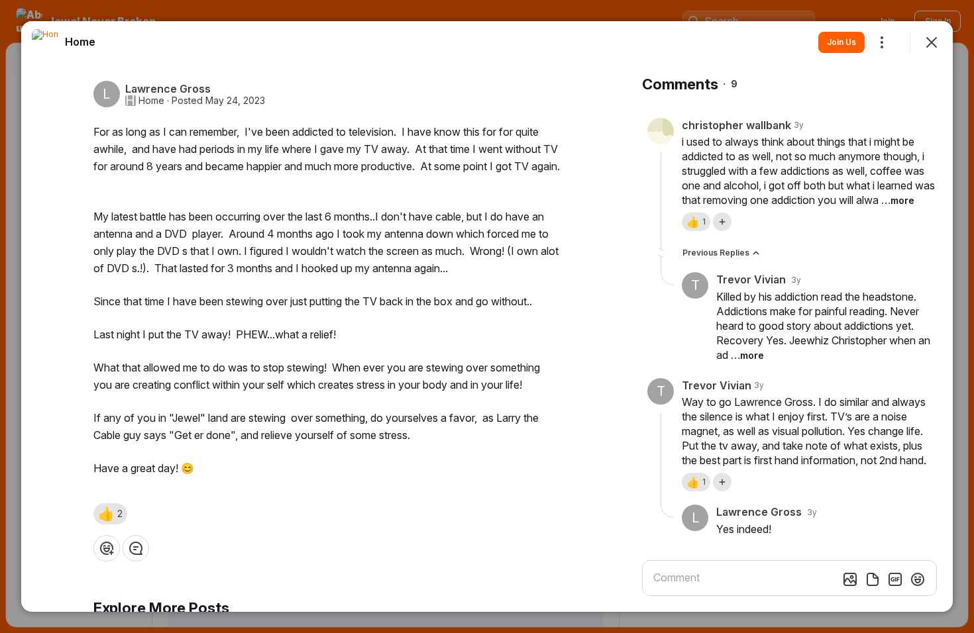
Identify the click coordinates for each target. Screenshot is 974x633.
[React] (106, 548)
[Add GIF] (895, 579)
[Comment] (136, 548)
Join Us (841, 42)
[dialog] (487, 316)
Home (151, 100)
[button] (110, 513)
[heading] (80, 41)
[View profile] (45, 42)
